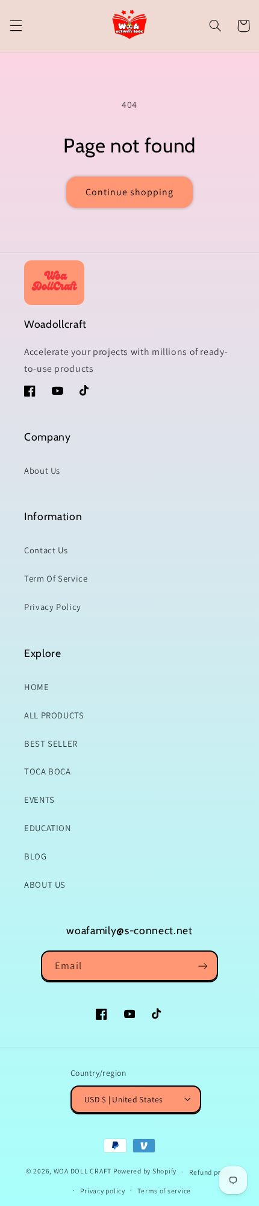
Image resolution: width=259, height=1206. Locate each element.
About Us (42, 470)
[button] (16, 26)
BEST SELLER (51, 743)
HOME (36, 687)
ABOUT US (45, 884)
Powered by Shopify (144, 1171)
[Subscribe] (202, 965)
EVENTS (39, 799)
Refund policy (211, 1171)
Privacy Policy (52, 606)
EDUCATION (47, 828)
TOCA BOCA (47, 771)
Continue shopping (130, 192)
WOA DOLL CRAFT (82, 1171)
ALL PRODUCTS (54, 715)
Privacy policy (102, 1190)
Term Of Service (55, 578)
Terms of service (164, 1190)
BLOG (35, 856)
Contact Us (45, 550)
